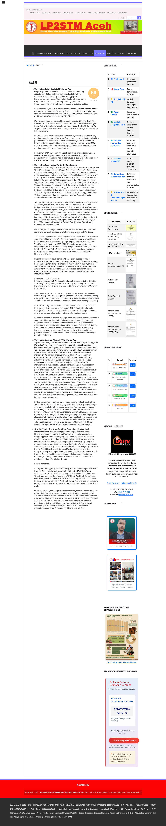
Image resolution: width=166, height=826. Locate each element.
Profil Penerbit (113, 483)
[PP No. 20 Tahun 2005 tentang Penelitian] (131, 236)
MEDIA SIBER (57, 12)
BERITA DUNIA (34, 12)
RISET (68, 53)
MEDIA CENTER (119, 53)
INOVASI (77, 53)
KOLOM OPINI (46, 12)
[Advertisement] (83, 40)
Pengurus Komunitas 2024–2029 (116, 143)
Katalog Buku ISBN (129, 483)
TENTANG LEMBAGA (44, 53)
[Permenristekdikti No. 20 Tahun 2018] (131, 245)
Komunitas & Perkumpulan (118, 175)
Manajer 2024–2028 (116, 159)
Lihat (132, 365)
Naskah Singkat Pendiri (118, 123)
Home (33, 53)
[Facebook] (121, 18)
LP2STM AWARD (80, 12)
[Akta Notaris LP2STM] (131, 281)
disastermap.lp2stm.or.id (124, 740)
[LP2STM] (83, 21)
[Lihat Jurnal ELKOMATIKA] (119, 385)
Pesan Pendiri (115, 113)
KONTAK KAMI (122, 12)
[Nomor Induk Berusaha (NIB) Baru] (131, 329)
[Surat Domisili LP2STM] (131, 297)
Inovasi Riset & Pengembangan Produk (118, 196)
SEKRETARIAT (111, 12)
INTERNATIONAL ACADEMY (96, 12)
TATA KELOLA (58, 53)
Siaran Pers (119, 89)
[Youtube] (123, 18)
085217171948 (124, 492)
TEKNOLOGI (87, 53)
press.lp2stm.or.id (125, 494)
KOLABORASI (99, 53)
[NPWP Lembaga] (131, 253)
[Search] (139, 17)
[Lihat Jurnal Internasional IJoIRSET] (119, 373)
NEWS (109, 53)
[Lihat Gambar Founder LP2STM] (122, 531)
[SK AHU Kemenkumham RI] (131, 265)
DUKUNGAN (132, 53)
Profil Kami (119, 79)
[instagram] (125, 18)
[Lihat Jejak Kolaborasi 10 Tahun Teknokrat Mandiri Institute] (122, 570)
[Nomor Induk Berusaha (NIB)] (131, 314)
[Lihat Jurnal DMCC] (119, 405)
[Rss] (119, 18)
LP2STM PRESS (68, 12)
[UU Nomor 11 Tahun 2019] (131, 228)
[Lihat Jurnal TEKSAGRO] (119, 364)
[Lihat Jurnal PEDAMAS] (119, 395)
